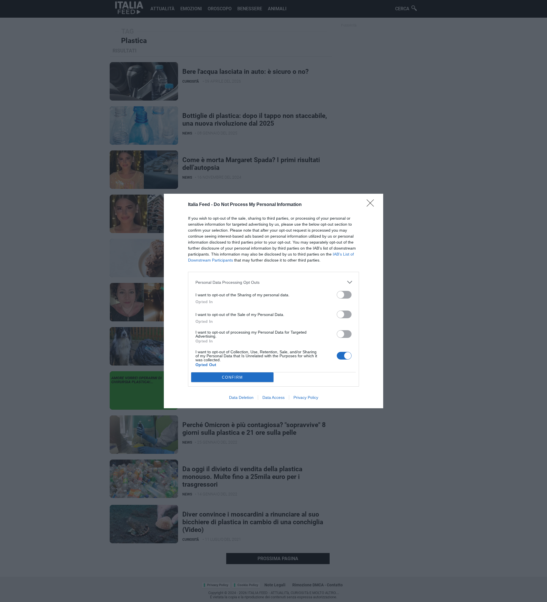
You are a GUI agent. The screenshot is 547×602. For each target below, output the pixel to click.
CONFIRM (232, 377)
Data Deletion (241, 397)
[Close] (372, 204)
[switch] (344, 295)
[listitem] (273, 282)
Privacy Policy (305, 397)
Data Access (273, 397)
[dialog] (273, 301)
